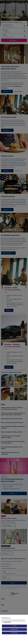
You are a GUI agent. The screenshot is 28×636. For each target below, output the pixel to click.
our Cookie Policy (7, 622)
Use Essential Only (14, 629)
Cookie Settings (14, 632)
